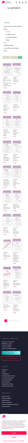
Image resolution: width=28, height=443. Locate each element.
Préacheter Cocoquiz (8, 45)
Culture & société (5, 396)
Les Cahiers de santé (10, 34)
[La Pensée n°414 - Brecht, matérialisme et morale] (16, 219)
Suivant (20, 320)
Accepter (14, 433)
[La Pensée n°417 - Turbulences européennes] (7, 196)
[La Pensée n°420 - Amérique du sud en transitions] (16, 146)
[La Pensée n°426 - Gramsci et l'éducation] (16, 69)
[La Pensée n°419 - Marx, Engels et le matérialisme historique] (7, 171)
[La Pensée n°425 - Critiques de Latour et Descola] (7, 97)
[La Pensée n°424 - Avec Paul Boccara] (16, 97)
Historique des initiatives (7, 384)
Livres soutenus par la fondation (11, 48)
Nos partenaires (5, 374)
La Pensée (7, 32)
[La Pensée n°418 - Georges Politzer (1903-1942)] (16, 171)
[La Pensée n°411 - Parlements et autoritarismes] (16, 272)
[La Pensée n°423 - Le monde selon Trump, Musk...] (7, 121)
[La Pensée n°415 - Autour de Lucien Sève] (7, 219)
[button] (26, 2)
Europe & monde (5, 400)
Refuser (14, 437)
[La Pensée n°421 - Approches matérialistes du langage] (7, 146)
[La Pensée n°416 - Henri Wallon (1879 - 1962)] (16, 196)
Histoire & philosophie (7, 402)
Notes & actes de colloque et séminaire (13, 26)
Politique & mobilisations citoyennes (10, 404)
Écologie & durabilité (6, 398)
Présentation (5, 370)
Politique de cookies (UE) (7, 386)
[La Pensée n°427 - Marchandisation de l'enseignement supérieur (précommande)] (7, 69)
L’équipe (4, 372)
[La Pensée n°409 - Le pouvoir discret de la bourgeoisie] (16, 296)
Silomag (7, 40)
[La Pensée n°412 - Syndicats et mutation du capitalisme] (7, 272)
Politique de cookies (7, 441)
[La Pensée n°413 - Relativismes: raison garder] (7, 244)
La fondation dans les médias (8, 376)
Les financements (6, 382)
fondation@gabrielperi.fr (10, 348)
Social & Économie (6, 406)
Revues (5, 29)
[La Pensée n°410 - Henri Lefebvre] (7, 296)
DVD (5, 42)
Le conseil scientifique (7, 380)
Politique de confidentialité (18, 441)
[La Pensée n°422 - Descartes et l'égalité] (16, 121)
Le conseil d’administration (8, 378)
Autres (5, 51)
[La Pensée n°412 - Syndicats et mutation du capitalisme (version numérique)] (16, 244)
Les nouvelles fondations (11, 37)
